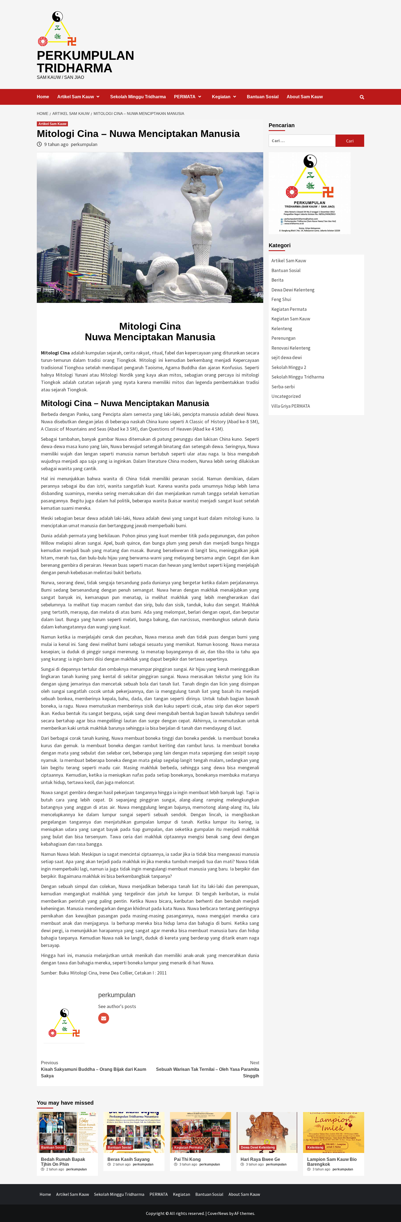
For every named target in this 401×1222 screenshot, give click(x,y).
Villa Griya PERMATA (290, 406)
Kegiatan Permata (289, 309)
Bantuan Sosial (263, 96)
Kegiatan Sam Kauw (290, 319)
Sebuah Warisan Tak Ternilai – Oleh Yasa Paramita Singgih (207, 1069)
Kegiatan (221, 96)
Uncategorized (286, 396)
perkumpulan (84, 144)
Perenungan (283, 338)
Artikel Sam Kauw (75, 96)
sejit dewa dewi (286, 357)
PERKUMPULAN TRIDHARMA (85, 61)
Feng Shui (281, 299)
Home (43, 96)
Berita (277, 280)
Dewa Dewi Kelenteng (293, 290)
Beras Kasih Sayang (128, 1159)
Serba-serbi (283, 387)
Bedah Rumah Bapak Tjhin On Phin (63, 1162)
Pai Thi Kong (187, 1159)
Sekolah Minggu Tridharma (138, 96)
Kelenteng (281, 329)
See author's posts (117, 1006)
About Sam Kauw (305, 96)
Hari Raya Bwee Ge (260, 1159)
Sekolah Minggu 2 (288, 367)
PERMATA (185, 96)
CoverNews (218, 1213)
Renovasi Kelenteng (290, 348)
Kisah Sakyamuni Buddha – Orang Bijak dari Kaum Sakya (93, 1069)
